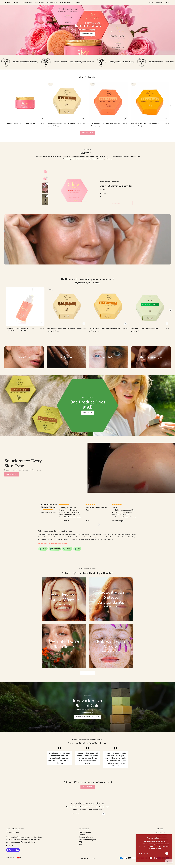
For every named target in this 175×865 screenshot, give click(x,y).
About (78, 2)
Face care (27, 2)
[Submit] (166, 853)
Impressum (160, 832)
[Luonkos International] (12, 2)
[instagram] (153, 858)
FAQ (80, 842)
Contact (82, 835)
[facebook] (150, 858)
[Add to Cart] (42, 118)
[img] (48, 509)
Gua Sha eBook (85, 832)
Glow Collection (87, 77)
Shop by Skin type (66, 2)
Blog (80, 845)
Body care (39, 2)
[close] (170, 836)
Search (150, 2)
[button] (96, 524)
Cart (168, 2)
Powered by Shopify (87, 858)
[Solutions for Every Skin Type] (131, 468)
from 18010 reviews (48, 512)
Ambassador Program (87, 840)
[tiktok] (156, 858)
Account (159, 2)
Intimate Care (52, 2)
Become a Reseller (86, 837)
